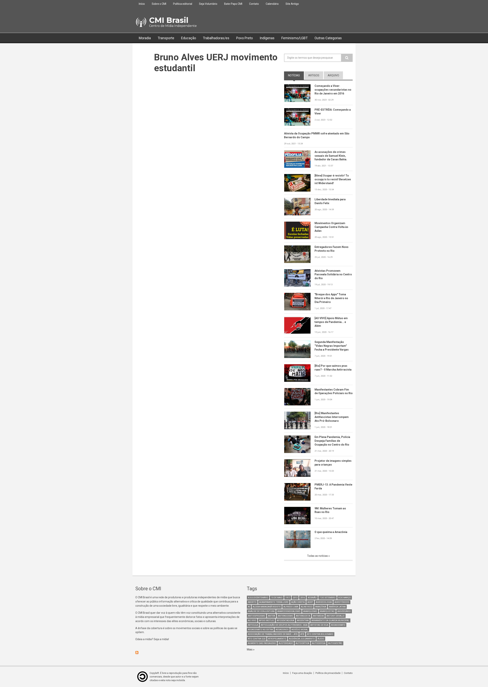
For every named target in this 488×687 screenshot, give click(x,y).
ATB (302, 634)
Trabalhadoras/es (216, 38)
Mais (250, 649)
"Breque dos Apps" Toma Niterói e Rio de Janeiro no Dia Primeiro (331, 298)
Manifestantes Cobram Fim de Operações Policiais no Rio (334, 391)
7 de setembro (327, 597)
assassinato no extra (260, 629)
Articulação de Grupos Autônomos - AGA (284, 625)
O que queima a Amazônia (331, 532)
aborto (252, 602)
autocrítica (302, 643)
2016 (302, 597)
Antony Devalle (335, 616)
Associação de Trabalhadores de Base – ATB (273, 634)
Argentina (303, 620)
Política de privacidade (327, 673)
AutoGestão (335, 643)
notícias (296, 75)
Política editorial (182, 3)
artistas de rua (319, 625)
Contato (254, 3)
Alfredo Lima (290, 607)
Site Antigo (292, 3)
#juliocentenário (258, 597)
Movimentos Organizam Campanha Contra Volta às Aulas (331, 227)
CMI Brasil (168, 20)
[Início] (140, 22)
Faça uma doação (302, 673)
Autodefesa (318, 643)
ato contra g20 (256, 638)
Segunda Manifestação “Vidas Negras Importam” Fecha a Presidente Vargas (332, 345)
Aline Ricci (306, 607)
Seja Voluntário (208, 3)
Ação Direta (298, 602)
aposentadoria (285, 620)
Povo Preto (244, 38)
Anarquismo (310, 611)
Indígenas (267, 38)
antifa (271, 616)
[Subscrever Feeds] (188, 652)
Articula (253, 625)
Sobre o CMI (159, 3)
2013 (295, 597)
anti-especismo (256, 616)
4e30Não (312, 597)
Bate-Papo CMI (233, 3)
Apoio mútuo (266, 620)
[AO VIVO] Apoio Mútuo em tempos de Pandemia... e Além (331, 322)
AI (249, 607)
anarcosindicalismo (288, 611)
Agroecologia (324, 602)
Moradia (145, 38)
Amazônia (320, 607)
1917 (287, 597)
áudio (321, 638)
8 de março (344, 597)
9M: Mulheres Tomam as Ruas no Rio (330, 510)
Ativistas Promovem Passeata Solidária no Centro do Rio (333, 274)
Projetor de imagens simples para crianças (333, 462)
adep (310, 602)
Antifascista (303, 616)
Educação (188, 38)
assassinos (282, 629)
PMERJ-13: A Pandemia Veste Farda (333, 486)
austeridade (286, 643)
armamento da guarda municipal (330, 620)
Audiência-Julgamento (302, 638)
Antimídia (318, 616)
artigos (313, 75)
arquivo (333, 75)
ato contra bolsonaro (320, 634)
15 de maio (277, 597)
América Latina (337, 607)
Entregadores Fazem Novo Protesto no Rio (331, 248)
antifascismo (285, 616)
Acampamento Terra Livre (273, 602)
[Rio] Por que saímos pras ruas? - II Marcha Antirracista (333, 367)
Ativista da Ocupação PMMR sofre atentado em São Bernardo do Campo (316, 135)
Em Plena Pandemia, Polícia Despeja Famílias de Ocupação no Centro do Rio (332, 440)
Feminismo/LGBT (294, 38)
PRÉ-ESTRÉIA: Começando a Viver (333, 111)
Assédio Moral (299, 629)
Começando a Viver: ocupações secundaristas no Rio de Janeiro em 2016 (333, 89)
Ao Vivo (252, 620)
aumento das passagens (262, 643)
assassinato (338, 625)
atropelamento (277, 638)
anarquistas (327, 611)
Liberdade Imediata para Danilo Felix (330, 201)
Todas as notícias (317, 555)
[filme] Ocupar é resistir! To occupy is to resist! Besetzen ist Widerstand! (333, 179)
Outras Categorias (328, 38)
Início (142, 3)
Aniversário (344, 611)
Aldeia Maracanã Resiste (267, 607)
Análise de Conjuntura (261, 611)
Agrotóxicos (342, 602)
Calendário (272, 3)
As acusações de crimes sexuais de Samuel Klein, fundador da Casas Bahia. (331, 155)
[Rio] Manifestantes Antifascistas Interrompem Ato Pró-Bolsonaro (332, 417)
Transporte (166, 38)
